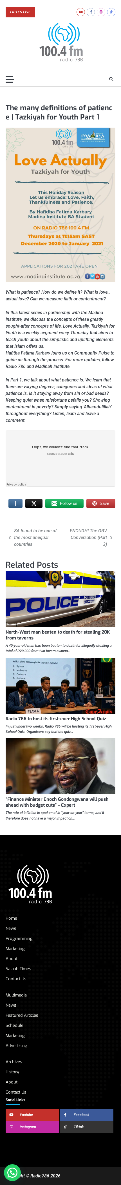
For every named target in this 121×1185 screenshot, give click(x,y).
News (11, 928)
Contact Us (16, 979)
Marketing (15, 948)
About (11, 958)
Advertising (16, 1045)
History (12, 1072)
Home (11, 918)
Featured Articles (22, 1015)
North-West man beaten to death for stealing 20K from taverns (58, 635)
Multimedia (16, 995)
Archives (14, 1062)
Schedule (14, 1025)
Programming (19, 938)
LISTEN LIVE (20, 12)
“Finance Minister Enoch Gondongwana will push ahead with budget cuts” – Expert (57, 802)
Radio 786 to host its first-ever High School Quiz (56, 719)
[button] (12, 1172)
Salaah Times (18, 969)
